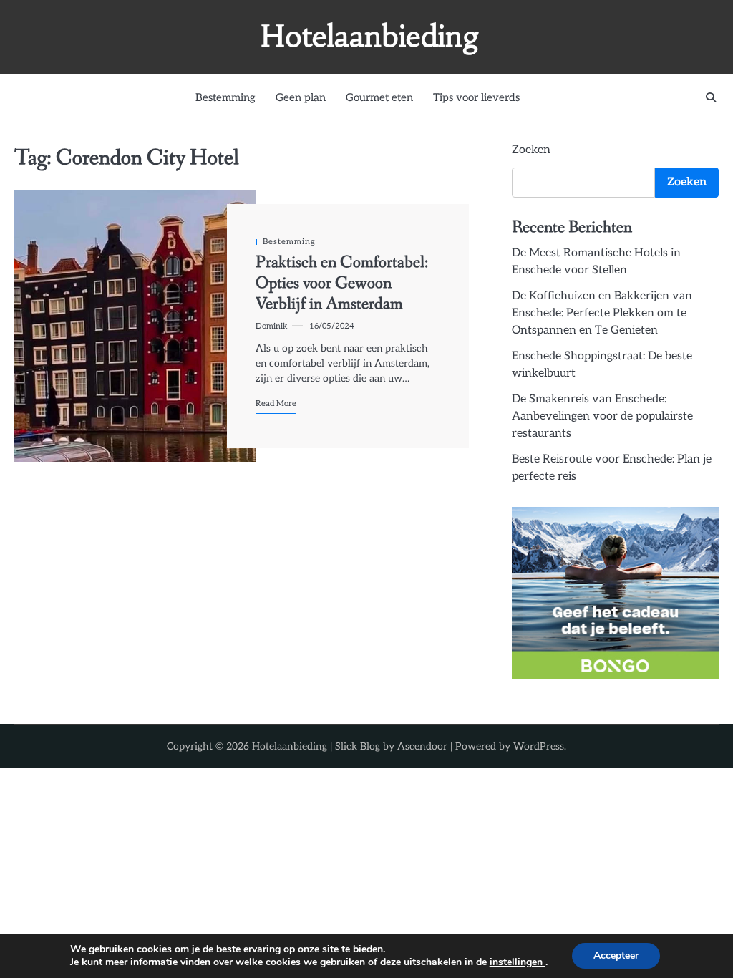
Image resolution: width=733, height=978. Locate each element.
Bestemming (225, 97)
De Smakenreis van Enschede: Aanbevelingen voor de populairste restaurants (602, 416)
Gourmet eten (379, 97)
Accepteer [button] (616, 955)
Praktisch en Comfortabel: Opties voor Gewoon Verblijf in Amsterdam (342, 282)
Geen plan (301, 97)
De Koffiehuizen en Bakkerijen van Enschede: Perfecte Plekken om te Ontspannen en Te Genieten (602, 313)
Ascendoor (422, 746)
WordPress (538, 746)
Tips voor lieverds (476, 97)
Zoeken (531, 150)
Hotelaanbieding (370, 36)
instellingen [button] (517, 962)
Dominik (272, 326)
